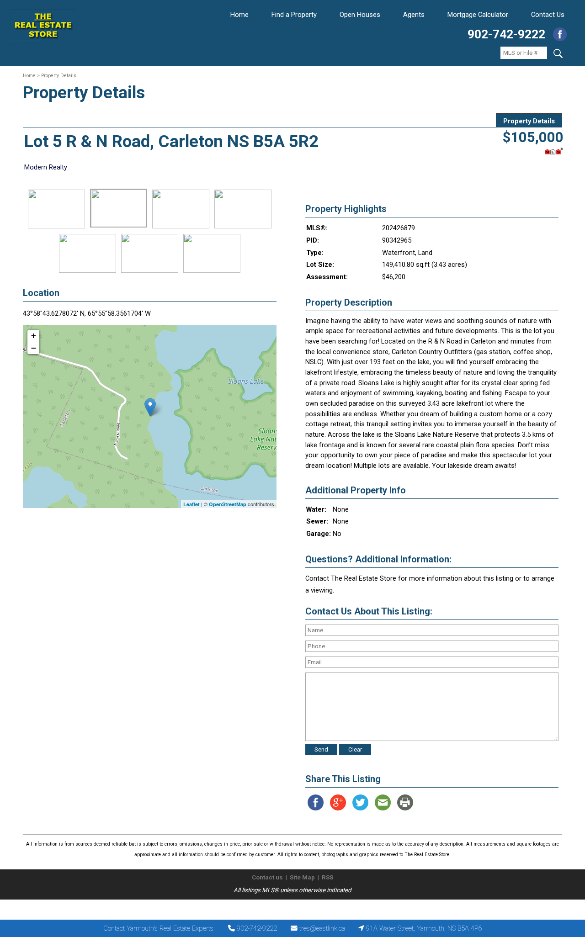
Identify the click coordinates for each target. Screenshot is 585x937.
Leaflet (191, 504)
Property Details (529, 121)
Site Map (302, 877)
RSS (327, 877)
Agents (414, 15)
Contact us (267, 877)
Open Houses (360, 15)
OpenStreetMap (227, 504)
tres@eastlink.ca (322, 928)
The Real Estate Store (288, 907)
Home (239, 15)
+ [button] (33, 335)
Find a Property (294, 15)
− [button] (33, 348)
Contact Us (547, 15)
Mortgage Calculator (477, 15)
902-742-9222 (506, 34)
